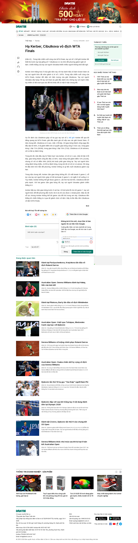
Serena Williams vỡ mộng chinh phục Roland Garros (64, 342)
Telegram (120, 524)
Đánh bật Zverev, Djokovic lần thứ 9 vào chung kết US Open (64, 423)
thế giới (72, 138)
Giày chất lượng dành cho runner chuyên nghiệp (109, 495)
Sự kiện (21, 35)
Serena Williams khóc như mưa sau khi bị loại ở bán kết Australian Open (64, 443)
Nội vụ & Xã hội (95, 26)
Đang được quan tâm (25, 258)
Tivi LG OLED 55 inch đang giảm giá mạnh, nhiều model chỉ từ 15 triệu (81, 496)
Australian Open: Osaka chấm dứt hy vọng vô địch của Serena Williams (64, 363)
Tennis (37, 41)
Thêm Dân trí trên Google (78, 214)
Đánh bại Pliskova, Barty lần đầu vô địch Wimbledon (64, 302)
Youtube (114, 524)
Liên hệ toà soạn (74, 516)
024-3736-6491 (28, 527)
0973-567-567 (45, 527)
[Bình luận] (18, 58)
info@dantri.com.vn (26, 536)
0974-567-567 (31, 534)
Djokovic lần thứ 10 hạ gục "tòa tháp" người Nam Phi (64, 382)
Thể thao (28, 41)
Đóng (66, 252)
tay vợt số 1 (35, 247)
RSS (70, 514)
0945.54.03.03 (85, 518)
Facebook (110, 524)
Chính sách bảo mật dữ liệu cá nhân (80, 523)
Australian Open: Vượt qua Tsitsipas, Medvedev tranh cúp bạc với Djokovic (63, 323)
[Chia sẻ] (18, 62)
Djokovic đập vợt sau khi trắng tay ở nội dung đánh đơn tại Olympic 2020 (64, 403)
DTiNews (82, 26)
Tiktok (117, 524)
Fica (74, 26)
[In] (18, 71)
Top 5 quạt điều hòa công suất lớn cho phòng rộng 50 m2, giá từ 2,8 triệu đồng (55, 496)
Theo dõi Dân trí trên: (101, 524)
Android (115, 518)
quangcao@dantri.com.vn (81, 521)
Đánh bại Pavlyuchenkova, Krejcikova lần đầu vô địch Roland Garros (63, 263)
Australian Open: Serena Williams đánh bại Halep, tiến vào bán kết (63, 283)
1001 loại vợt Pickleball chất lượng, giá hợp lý (26, 495)
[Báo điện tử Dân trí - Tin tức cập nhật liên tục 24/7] (21, 26)
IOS (101, 518)
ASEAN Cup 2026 (36, 35)
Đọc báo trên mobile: (103, 514)
